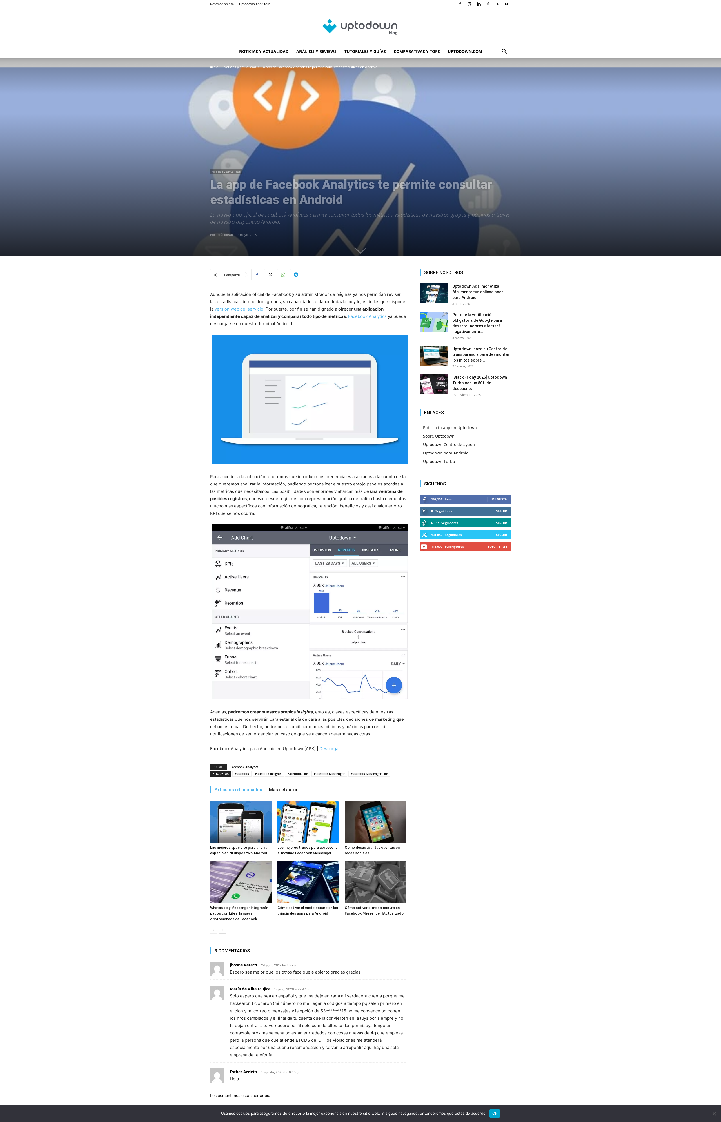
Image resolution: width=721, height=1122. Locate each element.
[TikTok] (488, 4)
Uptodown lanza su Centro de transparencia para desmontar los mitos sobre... (480, 354)
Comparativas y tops (417, 51)
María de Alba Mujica (250, 989)
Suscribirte (497, 546)
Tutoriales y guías (365, 51)
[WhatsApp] (282, 274)
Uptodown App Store (254, 4)
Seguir (501, 511)
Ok (494, 1113)
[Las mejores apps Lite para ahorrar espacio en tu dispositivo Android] (241, 822)
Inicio (214, 67)
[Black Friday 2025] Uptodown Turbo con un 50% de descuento (479, 383)
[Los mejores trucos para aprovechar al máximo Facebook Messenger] (308, 822)
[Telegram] (295, 274)
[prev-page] (213, 930)
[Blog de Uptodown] (360, 26)
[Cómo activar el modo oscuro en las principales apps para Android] (308, 882)
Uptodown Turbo (439, 461)
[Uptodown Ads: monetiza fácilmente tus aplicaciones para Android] (434, 293)
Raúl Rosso (225, 234)
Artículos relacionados (238, 789)
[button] (504, 52)
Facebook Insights (268, 773)
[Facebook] (460, 4)
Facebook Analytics (367, 316)
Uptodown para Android (446, 453)
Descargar (329, 748)
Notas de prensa (222, 4)
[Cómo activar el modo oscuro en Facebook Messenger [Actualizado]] (375, 882)
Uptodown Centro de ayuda (449, 444)
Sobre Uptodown (439, 436)
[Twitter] (497, 4)
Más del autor (283, 789)
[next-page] (222, 930)
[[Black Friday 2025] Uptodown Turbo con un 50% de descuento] (434, 384)
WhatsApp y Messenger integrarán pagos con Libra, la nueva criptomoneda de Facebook (239, 913)
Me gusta (499, 499)
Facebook (242, 773)
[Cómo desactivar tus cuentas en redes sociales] (375, 822)
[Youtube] (506, 4)
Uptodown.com (465, 51)
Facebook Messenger (329, 773)
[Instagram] (469, 4)
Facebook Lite (298, 773)
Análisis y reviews (316, 51)
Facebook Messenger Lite (369, 773)
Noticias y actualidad (263, 51)
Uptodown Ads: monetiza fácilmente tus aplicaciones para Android (478, 292)
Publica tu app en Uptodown (450, 427)
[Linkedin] (479, 4)
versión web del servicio (239, 309)
